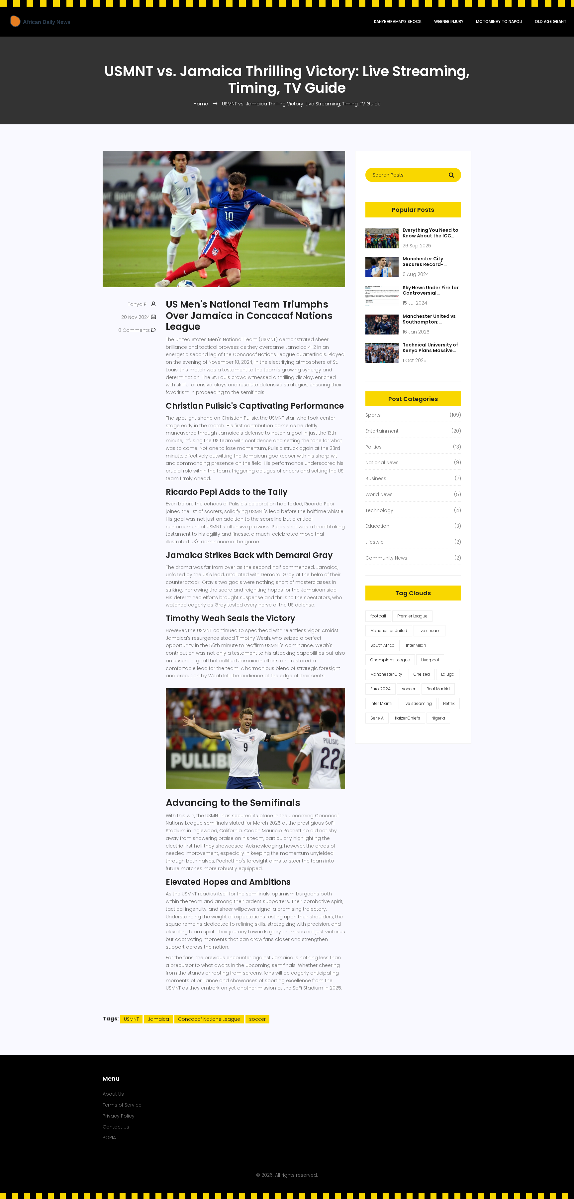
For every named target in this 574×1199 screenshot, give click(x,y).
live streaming (418, 703)
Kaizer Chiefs (407, 718)
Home (201, 103)
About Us (113, 1094)
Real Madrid (438, 689)
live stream (429, 630)
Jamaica (158, 1019)
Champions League (390, 660)
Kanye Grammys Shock (398, 21)
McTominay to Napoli (499, 21)
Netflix (449, 703)
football (378, 616)
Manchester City (386, 674)
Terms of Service (122, 1105)
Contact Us (116, 1127)
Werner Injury (448, 21)
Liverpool (430, 660)
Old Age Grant (550, 21)
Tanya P (137, 304)
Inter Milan (416, 645)
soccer (257, 1019)
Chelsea (422, 674)
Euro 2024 (380, 689)
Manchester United (388, 630)
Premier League (412, 616)
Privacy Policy (119, 1116)
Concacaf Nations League (209, 1019)
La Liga (447, 674)
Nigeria (438, 718)
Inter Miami (381, 703)
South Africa (382, 645)
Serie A (377, 718)
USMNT (131, 1019)
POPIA (109, 1137)
